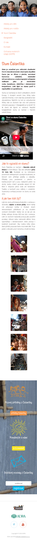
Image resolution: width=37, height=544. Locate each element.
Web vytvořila (18, 537)
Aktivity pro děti (10, 24)
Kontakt (7, 47)
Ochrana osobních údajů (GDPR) (11, 52)
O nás (6, 42)
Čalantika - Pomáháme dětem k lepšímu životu (7, 4)
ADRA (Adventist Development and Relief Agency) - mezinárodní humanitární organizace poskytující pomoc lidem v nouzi (18, 4)
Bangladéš (8, 37)
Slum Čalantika (10, 33)
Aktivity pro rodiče (11, 28)
